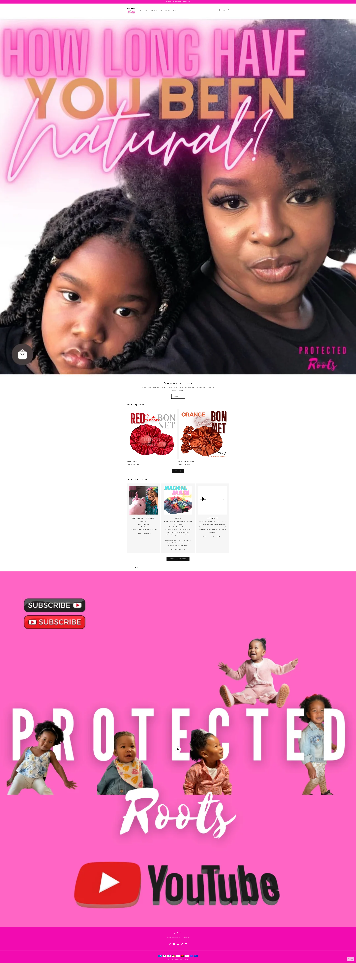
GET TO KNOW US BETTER (178, 559)
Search (169, 937)
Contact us (186, 937)
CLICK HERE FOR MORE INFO (211, 536)
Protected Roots (175, 959)
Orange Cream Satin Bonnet (186, 461)
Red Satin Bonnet (132, 461)
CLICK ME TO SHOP (142, 534)
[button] (147, 10)
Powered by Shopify (183, 959)
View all (178, 471)
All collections (176, 937)
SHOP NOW (178, 396)
